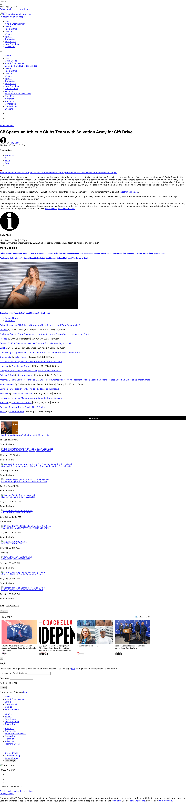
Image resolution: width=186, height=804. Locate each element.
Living (8, 26)
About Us (9, 101)
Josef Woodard (16, 411)
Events (8, 34)
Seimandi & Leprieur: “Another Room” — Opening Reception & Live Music (36, 466)
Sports (8, 36)
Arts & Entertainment (15, 24)
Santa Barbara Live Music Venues (21, 66)
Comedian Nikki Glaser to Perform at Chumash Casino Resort (25, 313)
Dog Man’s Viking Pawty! (13, 543)
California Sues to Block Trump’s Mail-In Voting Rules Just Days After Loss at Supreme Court (44, 334)
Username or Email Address (13, 673)
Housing (4, 366)
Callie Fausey (21, 357)
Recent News (11, 318)
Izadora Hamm (25, 375)
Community (6, 357)
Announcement (7, 125)
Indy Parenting (12, 44)
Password (4, 678)
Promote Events (12, 744)
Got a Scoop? (18, 16)
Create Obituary (12, 755)
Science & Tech (7, 375)
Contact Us (10, 103)
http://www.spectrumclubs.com (60, 208)
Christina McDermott (22, 366)
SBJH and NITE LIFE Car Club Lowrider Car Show (25, 528)
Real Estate (10, 41)
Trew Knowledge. (137, 800)
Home (8, 55)
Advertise (9, 98)
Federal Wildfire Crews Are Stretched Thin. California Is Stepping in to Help (36, 343)
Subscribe (6, 16)
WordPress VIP (165, 800)
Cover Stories (11, 88)
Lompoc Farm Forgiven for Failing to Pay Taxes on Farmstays (29, 389)
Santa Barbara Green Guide (18, 93)
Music (3, 411)
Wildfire (4, 348)
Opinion (8, 31)
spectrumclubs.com (129, 192)
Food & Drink (11, 29)
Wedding (9, 91)
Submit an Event (8, 9)
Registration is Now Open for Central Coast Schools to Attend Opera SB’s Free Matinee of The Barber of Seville (44, 258)
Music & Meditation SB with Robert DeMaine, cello (25, 435)
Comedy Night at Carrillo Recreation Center (22, 574)
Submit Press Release (15, 733)
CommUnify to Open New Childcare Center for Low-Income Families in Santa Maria (40, 352)
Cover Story (11, 724)
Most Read (10, 320)
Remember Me (10, 683)
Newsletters (24, 9)
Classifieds (10, 46)
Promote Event (12, 709)
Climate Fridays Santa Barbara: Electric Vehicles (24, 481)
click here (116, 800)
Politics (4, 329)
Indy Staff (14, 142)
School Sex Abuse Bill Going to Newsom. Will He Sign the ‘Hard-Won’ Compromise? (40, 325)
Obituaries (10, 39)
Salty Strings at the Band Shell (15, 558)
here (73, 668)
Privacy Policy (7, 793)
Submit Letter (11, 758)
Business (4, 393)
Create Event (11, 106)
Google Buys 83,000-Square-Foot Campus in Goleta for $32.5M (30, 370)
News (7, 21)
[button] (19, 638)
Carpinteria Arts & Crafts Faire (15, 512)
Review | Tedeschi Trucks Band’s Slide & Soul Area (24, 407)
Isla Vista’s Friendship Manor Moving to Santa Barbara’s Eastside (31, 361)
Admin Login (10, 761)
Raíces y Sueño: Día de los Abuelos (18, 497)
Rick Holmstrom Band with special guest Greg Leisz (26, 450)
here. (25, 692)
